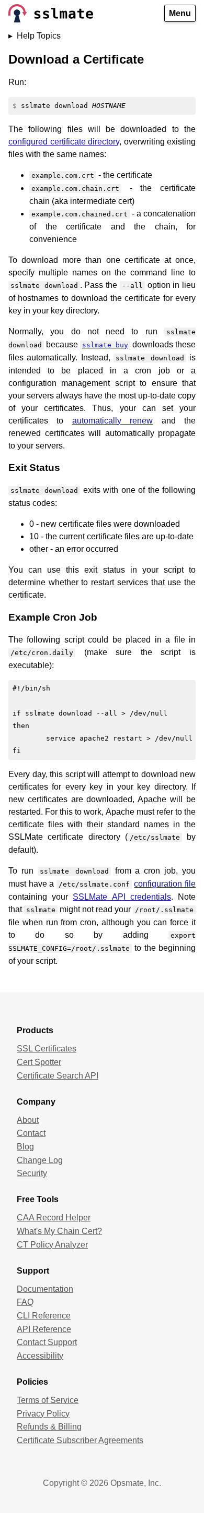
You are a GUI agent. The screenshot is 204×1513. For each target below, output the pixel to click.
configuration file (165, 883)
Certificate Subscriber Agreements (80, 1440)
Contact (31, 1133)
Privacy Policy (43, 1413)
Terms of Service (47, 1400)
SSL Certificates (46, 1048)
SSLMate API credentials (122, 896)
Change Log (40, 1160)
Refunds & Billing (49, 1426)
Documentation (45, 1289)
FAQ (25, 1302)
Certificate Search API (57, 1075)
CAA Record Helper (53, 1217)
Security (32, 1173)
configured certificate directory (63, 141)
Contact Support (47, 1342)
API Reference (44, 1329)
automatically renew (112, 420)
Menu (180, 13)
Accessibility (40, 1355)
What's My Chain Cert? (59, 1231)
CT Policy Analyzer (52, 1244)
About (28, 1120)
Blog (25, 1146)
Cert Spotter (39, 1062)
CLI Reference (44, 1315)
